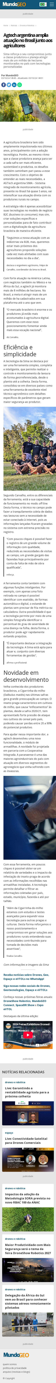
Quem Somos (10, 1364)
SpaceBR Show (25, 1005)
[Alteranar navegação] (51, 4)
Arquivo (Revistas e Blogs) (16, 1371)
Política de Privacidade (15, 1368)
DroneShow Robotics (16, 1001)
